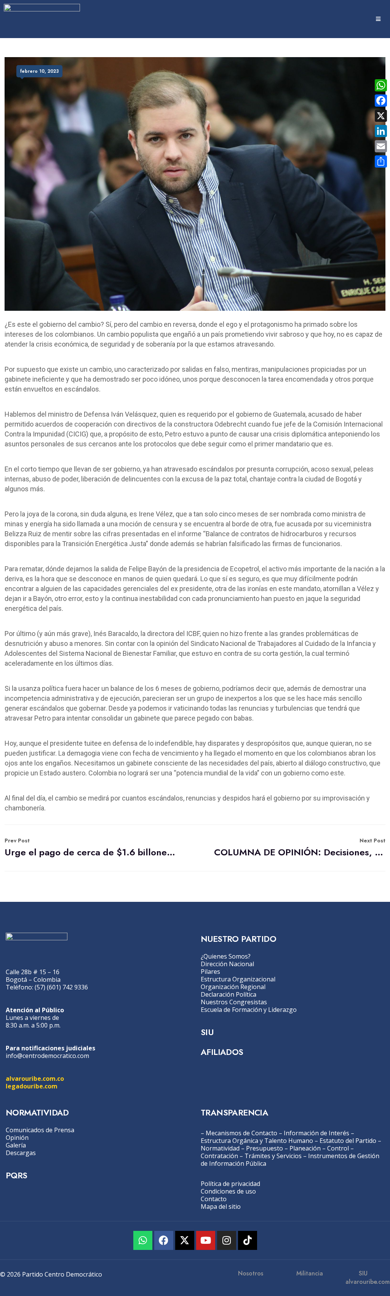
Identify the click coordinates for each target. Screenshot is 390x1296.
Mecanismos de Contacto (241, 1133)
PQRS (16, 1175)
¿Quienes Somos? (226, 956)
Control (338, 1148)
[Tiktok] (247, 1240)
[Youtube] (205, 1240)
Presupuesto (264, 1148)
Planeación (305, 1148)
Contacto (214, 1199)
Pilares (210, 971)
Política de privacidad (230, 1183)
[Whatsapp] (142, 1240)
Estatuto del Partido (348, 1140)
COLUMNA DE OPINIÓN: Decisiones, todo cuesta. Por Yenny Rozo (299, 847)
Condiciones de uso (228, 1191)
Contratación (219, 1156)
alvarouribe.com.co (35, 1078)
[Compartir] (380, 161)
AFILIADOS (222, 1052)
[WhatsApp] (380, 85)
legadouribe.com (32, 1086)
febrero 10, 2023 (39, 71)
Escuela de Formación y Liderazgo (249, 1009)
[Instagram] (226, 1240)
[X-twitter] (184, 1240)
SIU (207, 1032)
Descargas (21, 1153)
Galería (16, 1145)
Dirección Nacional (227, 964)
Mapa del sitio (221, 1206)
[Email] (380, 146)
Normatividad (220, 1148)
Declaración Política (228, 994)
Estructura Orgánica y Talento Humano (257, 1140)
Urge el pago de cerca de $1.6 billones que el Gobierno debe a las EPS (90, 847)
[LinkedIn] (380, 131)
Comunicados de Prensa (40, 1130)
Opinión (17, 1137)
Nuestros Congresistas (234, 1002)
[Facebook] (163, 1240)
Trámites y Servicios (273, 1156)
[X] (380, 115)
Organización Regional (233, 987)
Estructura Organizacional (238, 979)
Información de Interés (316, 1133)
